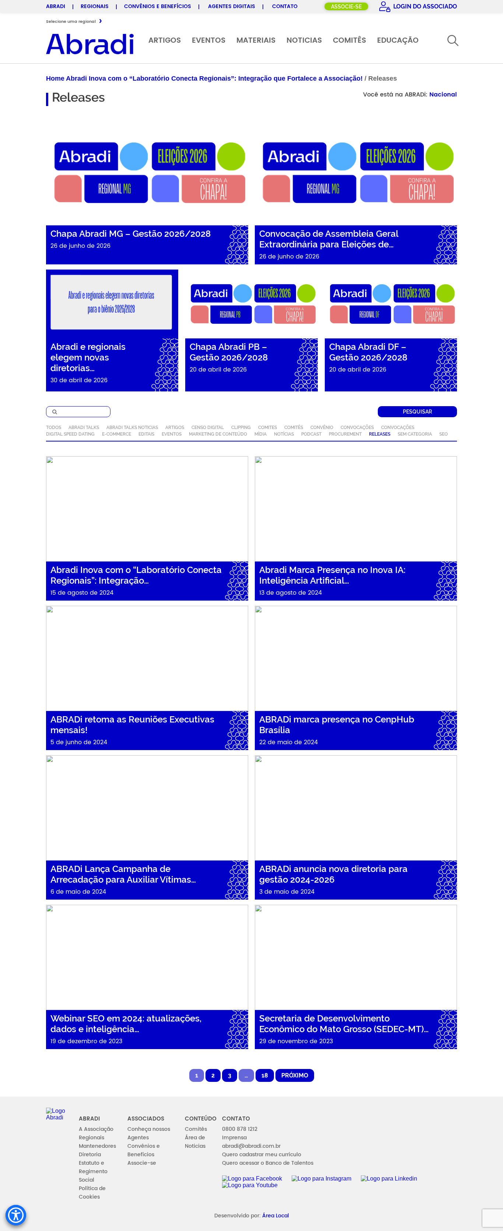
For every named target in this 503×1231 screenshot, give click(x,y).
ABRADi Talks (83, 427)
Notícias (284, 434)
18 (264, 1075)
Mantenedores (97, 1146)
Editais (146, 434)
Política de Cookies (92, 1192)
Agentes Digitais (231, 6)
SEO (443, 434)
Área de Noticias (195, 1141)
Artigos (164, 41)
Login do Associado (424, 6)
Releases (379, 434)
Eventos (208, 41)
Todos (53, 427)
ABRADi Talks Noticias (132, 427)
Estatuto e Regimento (93, 1167)
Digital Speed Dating (70, 434)
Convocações (357, 427)
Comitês (349, 41)
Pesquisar (417, 412)
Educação (398, 41)
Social (86, 1180)
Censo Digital (207, 427)
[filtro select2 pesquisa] (78, 411)
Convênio (321, 427)
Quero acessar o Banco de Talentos (267, 1163)
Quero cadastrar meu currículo (261, 1154)
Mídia (260, 434)
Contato (285, 6)
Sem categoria (415, 434)
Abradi (55, 6)
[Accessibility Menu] (16, 1215)
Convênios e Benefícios (157, 6)
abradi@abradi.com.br (251, 1146)
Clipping (241, 427)
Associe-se (346, 7)
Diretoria (90, 1154)
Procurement (345, 434)
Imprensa (234, 1137)
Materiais (255, 41)
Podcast (311, 434)
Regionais (95, 6)
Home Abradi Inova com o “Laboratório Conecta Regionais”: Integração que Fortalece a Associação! (204, 78)
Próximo (294, 1075)
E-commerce (116, 434)
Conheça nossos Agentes (148, 1133)
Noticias (304, 41)
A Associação (96, 1129)
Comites (267, 427)
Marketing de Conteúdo (218, 434)
